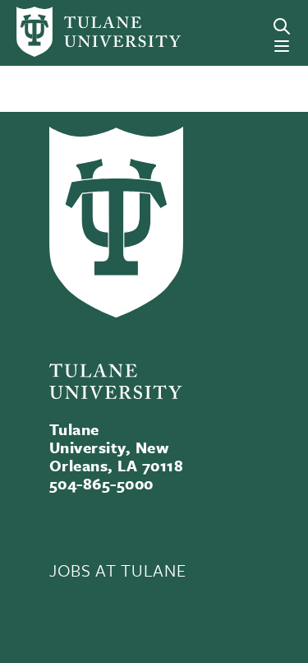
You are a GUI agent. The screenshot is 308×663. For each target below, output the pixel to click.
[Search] (282, 26)
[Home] (71, 32)
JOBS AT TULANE (117, 570)
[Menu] (282, 46)
